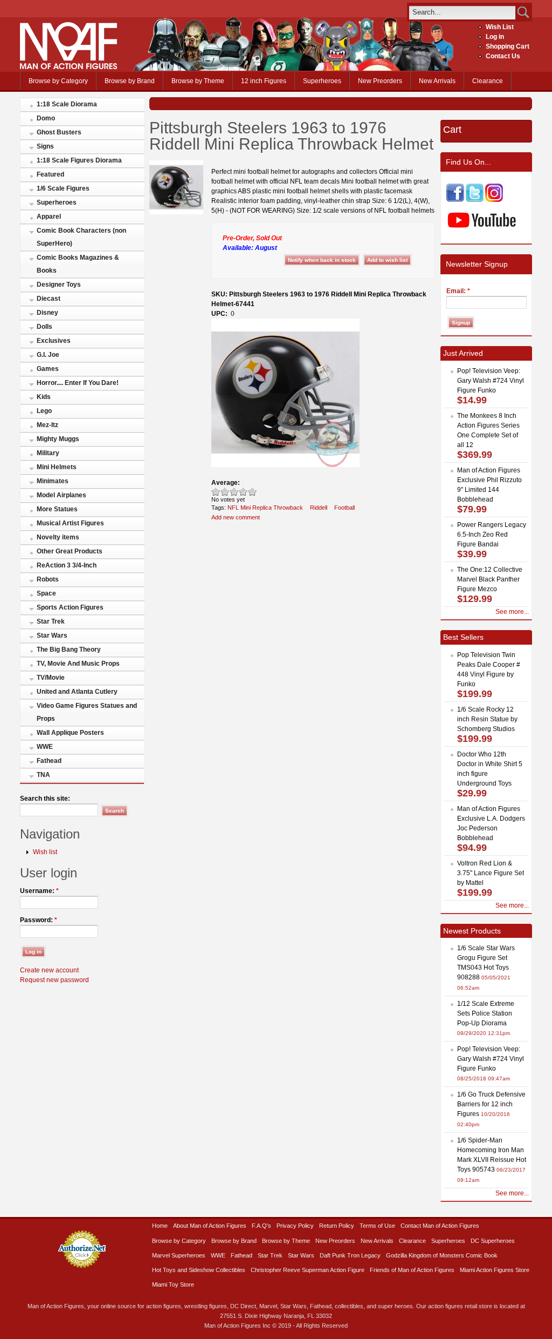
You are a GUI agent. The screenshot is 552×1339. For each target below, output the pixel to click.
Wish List (500, 27)
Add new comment (235, 517)
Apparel (49, 216)
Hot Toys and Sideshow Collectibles (198, 1270)
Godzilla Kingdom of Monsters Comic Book (442, 1255)
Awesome (252, 492)
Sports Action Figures (70, 607)
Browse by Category (58, 81)
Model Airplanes (61, 495)
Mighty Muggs (58, 439)
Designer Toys (59, 284)
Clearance (487, 81)
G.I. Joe (48, 355)
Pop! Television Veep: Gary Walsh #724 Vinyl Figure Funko (490, 380)
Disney (47, 312)
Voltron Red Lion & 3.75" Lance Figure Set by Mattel (490, 873)
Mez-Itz (47, 425)
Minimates (52, 481)
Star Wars (52, 635)
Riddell (318, 507)
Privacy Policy (295, 1225)
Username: (39, 891)
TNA (43, 775)
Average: (225, 482)
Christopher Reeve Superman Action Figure (307, 1270)
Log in (495, 36)
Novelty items (58, 537)
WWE (45, 746)
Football (344, 507)
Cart (452, 129)
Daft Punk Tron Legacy (350, 1255)
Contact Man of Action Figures (440, 1225)
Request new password (54, 980)
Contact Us (503, 56)
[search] (462, 12)
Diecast (48, 298)
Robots (48, 579)
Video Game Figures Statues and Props (87, 712)
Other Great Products (69, 551)
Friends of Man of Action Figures (412, 1270)
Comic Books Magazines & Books (78, 264)
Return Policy (336, 1225)
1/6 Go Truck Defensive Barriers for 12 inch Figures (491, 1104)
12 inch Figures (263, 81)
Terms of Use (377, 1225)
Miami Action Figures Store (494, 1270)
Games (48, 369)
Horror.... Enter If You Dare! (78, 383)
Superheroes (322, 81)
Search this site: (45, 798)
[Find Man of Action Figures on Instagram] (494, 200)
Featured (50, 174)
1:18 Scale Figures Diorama (79, 160)
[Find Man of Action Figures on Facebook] (455, 200)
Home (160, 1225)
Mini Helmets (57, 467)
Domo (46, 118)
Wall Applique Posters (70, 732)
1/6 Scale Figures (63, 188)
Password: (38, 920)
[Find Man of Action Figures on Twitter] (475, 200)
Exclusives (54, 340)
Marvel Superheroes (178, 1255)
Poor (215, 492)
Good (234, 492)
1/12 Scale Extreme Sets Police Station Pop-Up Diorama (485, 1013)
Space (46, 593)
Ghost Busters (59, 132)
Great (243, 492)
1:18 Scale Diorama (67, 104)
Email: (458, 291)
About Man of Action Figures (209, 1225)
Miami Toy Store (173, 1284)
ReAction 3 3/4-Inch (66, 565)
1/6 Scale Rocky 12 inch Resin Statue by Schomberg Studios (487, 719)
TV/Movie (51, 677)
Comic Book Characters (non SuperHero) (81, 237)
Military (48, 453)
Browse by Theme (197, 81)
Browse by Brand (130, 81)
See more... (512, 612)
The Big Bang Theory (69, 649)
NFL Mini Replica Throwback (265, 507)
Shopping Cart (507, 46)
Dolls (44, 326)
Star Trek (51, 621)
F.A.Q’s (261, 1225)
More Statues (57, 509)
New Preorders (380, 81)
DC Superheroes (493, 1240)
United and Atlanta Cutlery (77, 691)
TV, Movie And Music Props (78, 663)
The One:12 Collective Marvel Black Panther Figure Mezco (489, 579)
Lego (44, 411)
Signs (45, 146)
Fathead (49, 761)
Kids (44, 397)
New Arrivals (437, 81)
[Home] (68, 67)
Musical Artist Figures (70, 523)
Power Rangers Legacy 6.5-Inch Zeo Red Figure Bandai (491, 534)
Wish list (45, 852)
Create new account (49, 970)
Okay (225, 492)
